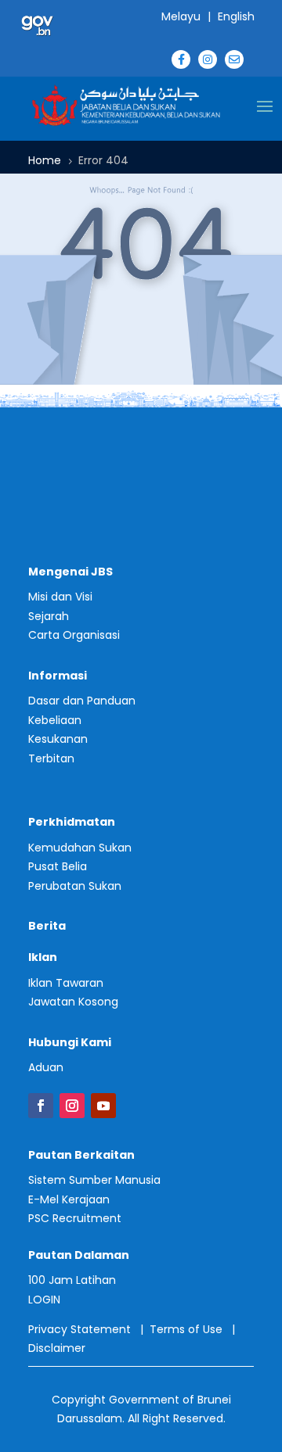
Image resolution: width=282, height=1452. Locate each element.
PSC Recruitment (74, 1218)
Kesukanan (58, 739)
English (236, 16)
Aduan (45, 1067)
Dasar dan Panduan (82, 700)
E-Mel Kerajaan (69, 1199)
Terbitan (51, 758)
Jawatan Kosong (73, 1001)
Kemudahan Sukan (80, 847)
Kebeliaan (54, 720)
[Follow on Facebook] (40, 1105)
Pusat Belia (57, 866)
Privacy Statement (79, 1329)
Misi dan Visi (60, 596)
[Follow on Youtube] (103, 1105)
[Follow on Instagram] (72, 1105)
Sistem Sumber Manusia (94, 1180)
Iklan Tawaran (65, 983)
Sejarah (48, 616)
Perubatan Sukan (74, 886)
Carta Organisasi (74, 635)
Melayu (181, 16)
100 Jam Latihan (72, 1280)
